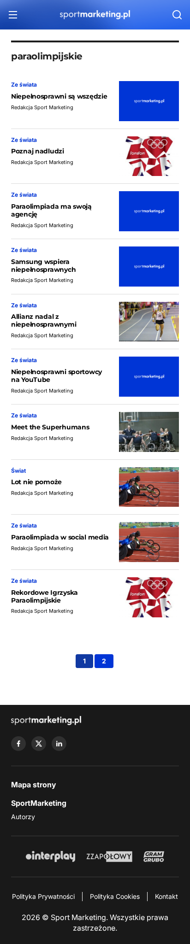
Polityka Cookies (115, 896)
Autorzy (23, 817)
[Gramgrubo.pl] (153, 856)
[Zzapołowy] (109, 856)
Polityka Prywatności (43, 896)
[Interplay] (50, 856)
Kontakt (166, 896)
